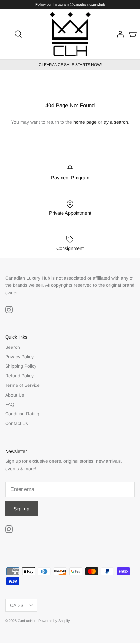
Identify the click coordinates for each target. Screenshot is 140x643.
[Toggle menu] (7, 34)
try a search (116, 122)
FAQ (9, 404)
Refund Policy (19, 375)
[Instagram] (9, 309)
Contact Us (16, 423)
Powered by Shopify (54, 621)
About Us (14, 394)
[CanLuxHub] (70, 34)
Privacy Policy (19, 356)
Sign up (21, 508)
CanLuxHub (27, 621)
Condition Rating (22, 413)
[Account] (118, 34)
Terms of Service (22, 385)
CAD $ (16, 605)
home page (85, 122)
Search (12, 347)
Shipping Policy (20, 366)
